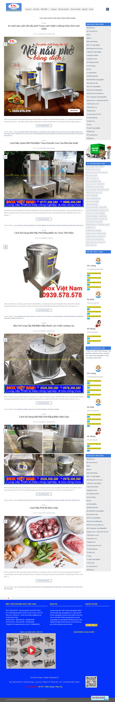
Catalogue (54, 9)
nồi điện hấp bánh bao (34, 132)
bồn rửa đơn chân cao (91, 172)
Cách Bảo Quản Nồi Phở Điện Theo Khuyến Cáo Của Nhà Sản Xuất (44, 143)
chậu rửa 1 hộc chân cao (92, 178)
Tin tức (44, 23)
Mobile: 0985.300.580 (94, 316)
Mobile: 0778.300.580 (94, 312)
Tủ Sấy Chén (90, 131)
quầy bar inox (101, 236)
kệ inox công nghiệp (91, 189)
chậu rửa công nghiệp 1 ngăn (93, 181)
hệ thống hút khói (90, 187)
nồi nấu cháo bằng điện (91, 195)
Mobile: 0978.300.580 (94, 336)
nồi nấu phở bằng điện (37, 133)
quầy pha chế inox (99, 239)
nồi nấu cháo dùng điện (92, 204)
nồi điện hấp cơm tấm (45, 132)
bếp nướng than (100, 166)
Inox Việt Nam (51, 34)
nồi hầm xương (90, 192)
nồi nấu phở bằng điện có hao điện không (53, 133)
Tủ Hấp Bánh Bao (92, 117)
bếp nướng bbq (90, 166)
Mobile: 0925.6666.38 (94, 287)
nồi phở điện (68, 500)
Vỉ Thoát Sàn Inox (92, 135)
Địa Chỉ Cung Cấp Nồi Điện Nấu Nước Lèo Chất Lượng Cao (43, 325)
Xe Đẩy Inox (90, 138)
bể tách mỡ (89, 169)
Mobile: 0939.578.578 (94, 278)
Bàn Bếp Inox (91, 27)
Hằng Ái (51, 238)
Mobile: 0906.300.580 (94, 307)
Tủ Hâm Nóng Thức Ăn (94, 114)
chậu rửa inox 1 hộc (91, 184)
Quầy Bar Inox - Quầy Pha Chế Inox (97, 100)
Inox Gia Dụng (91, 66)
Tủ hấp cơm (89, 351)
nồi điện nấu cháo (55, 132)
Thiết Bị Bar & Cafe (93, 104)
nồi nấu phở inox (8, 135)
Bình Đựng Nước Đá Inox (94, 48)
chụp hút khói (100, 184)
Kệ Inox (89, 69)
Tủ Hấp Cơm (91, 121)
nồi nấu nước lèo (41, 316)
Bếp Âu (89, 38)
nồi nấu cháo (98, 192)
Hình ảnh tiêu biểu (63, 9)
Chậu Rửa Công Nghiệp (94, 52)
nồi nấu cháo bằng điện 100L (93, 198)
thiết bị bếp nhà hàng (100, 351)
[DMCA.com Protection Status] (91, 625)
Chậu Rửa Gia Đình (92, 55)
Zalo (88, 275)
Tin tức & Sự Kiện (75, 9)
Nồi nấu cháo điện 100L (92, 207)
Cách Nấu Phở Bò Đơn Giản (44, 507)
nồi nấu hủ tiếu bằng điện (92, 210)
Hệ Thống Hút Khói (93, 62)
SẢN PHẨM (44, 9)
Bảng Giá (84, 9)
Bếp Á (88, 34)
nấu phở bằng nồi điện (23, 132)
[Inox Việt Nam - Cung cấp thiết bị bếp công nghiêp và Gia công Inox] (14, 7)
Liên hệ (91, 9)
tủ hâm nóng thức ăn (91, 245)
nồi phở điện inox (76, 500)
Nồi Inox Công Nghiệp (93, 86)
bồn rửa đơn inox (103, 172)
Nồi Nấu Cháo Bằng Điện (94, 90)
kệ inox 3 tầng (99, 187)
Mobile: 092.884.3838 (94, 273)
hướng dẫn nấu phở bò (36, 587)
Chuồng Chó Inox (92, 59)
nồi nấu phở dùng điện (69, 133)
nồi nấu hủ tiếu (29, 500)
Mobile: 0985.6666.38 (94, 282)
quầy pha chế (89, 239)
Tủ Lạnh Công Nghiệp (93, 128)
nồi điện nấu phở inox (20, 133)
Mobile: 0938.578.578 (94, 341)
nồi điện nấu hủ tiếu (91, 233)
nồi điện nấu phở (10, 133)
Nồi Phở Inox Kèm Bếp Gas (95, 93)
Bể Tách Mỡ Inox (92, 31)
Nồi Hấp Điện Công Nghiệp (95, 79)
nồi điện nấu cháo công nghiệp (67, 132)
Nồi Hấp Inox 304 (92, 83)
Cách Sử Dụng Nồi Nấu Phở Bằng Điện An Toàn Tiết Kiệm (44, 232)
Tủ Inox (89, 124)
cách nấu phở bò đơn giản (24, 587)
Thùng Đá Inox (91, 110)
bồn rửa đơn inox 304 (91, 175)
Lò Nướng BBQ (91, 72)
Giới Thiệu (36, 9)
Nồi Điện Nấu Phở (92, 76)
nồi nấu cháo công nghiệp (92, 201)
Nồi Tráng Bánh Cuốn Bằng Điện (97, 97)
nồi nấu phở (29, 133)
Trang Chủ (28, 9)
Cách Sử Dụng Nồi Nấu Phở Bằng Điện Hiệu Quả (44, 416)
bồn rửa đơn (96, 169)
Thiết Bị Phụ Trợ (92, 107)
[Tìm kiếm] (107, 9)
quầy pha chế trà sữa (91, 242)
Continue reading (43, 125)
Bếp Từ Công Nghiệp (93, 45)
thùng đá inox (101, 242)
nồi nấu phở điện (79, 133)
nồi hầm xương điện (22, 409)
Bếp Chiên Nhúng (92, 41)
